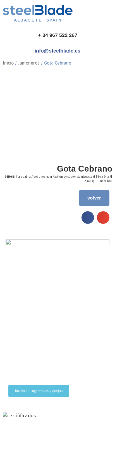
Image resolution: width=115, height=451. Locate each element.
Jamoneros (29, 63)
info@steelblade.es (57, 51)
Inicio (8, 63)
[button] (88, 217)
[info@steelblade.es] (58, 42)
